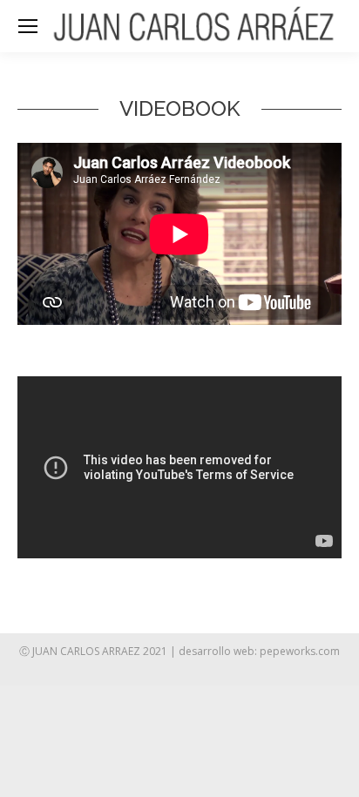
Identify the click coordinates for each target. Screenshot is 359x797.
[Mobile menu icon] (27, 26)
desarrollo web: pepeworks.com (259, 651)
